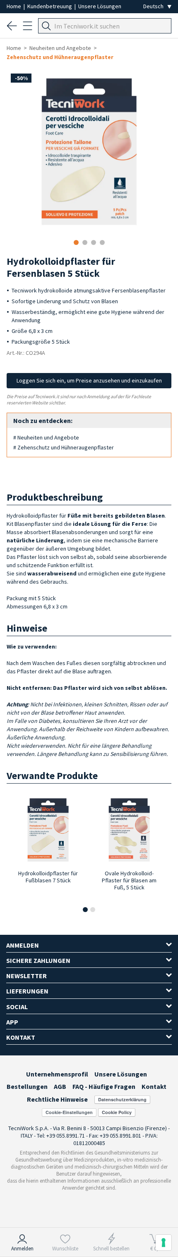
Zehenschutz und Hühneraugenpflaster (60, 57)
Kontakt (154, 1086)
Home (14, 6)
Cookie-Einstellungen (69, 1112)
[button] (85, 909)
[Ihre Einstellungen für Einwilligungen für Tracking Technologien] (163, 1242)
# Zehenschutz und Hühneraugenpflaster (63, 447)
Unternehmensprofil (57, 1074)
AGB (60, 1086)
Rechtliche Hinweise (57, 1099)
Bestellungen (27, 1086)
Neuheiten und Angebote (60, 48)
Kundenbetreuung (50, 6)
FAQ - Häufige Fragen (103, 1086)
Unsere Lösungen (99, 6)
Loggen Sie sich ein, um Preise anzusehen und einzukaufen (89, 380)
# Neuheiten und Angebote (46, 437)
